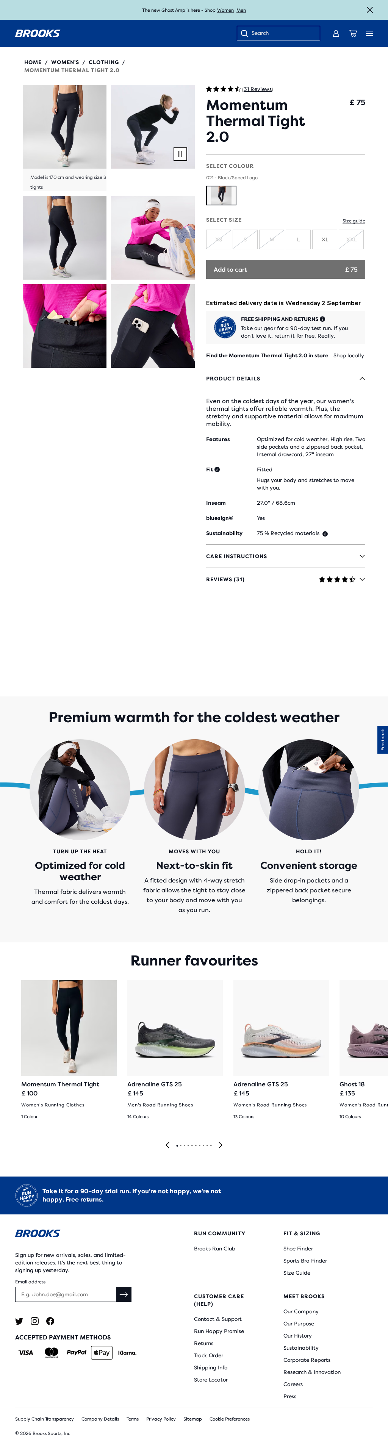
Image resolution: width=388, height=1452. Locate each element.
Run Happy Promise (219, 1331)
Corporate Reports (306, 1360)
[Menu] (369, 33)
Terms (133, 1419)
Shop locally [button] (348, 355)
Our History (297, 1336)
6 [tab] (195, 1146)
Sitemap (192, 1419)
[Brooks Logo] (89, 1235)
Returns (203, 1343)
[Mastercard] (51, 1353)
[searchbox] (282, 33)
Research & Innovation (312, 1372)
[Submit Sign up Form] (123, 1294)
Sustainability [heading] (224, 533)
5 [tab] (191, 1146)
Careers (293, 1384)
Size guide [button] (354, 221)
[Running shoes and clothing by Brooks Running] (38, 33)
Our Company (301, 1311)
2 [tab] (180, 1146)
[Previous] (167, 1145)
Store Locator (211, 1380)
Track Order (208, 1355)
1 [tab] (177, 1146)
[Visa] (26, 1353)
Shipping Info (210, 1367)
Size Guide (296, 1273)
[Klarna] (127, 1353)
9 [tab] (207, 1146)
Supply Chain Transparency (44, 1419)
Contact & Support (218, 1319)
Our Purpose (298, 1324)
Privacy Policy (161, 1419)
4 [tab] (188, 1146)
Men (241, 10)
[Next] (220, 1145)
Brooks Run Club (214, 1248)
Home (33, 62)
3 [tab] (184, 1146)
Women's (65, 62)
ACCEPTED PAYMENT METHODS (63, 1337)
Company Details (100, 1419)
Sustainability (301, 1348)
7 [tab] (199, 1146)
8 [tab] (203, 1146)
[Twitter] (19, 1321)
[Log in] (336, 33)
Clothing (104, 62)
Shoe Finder (298, 1248)
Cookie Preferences (230, 1419)
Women (225, 10)
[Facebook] (50, 1321)
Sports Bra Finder (305, 1261)
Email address (30, 1282)
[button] (64, 138)
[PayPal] (77, 1353)
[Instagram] (35, 1321)
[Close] (370, 10)
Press (289, 1396)
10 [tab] (210, 1146)
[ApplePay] (102, 1353)
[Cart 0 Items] (353, 33)
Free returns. (84, 1199)
